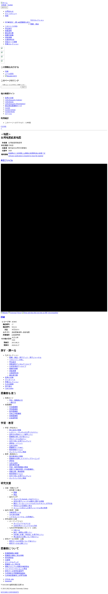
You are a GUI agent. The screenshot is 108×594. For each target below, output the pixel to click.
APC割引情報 (14, 514)
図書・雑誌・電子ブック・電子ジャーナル (25, 357)
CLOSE (3, 126)
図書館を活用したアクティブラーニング (24, 458)
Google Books (10, 112)
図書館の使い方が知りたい (19, 437)
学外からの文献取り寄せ (23, 506)
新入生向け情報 (15, 430)
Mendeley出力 (12, 76)
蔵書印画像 (9, 35)
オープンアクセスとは (22, 523)
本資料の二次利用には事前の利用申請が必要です (26, 153)
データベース (10, 380)
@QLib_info (9, 579)
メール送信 (9, 74)
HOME (7, 22)
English (10, 5)
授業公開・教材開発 (16, 471)
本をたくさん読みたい (17, 439)
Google (7, 108)
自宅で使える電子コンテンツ (20, 441)
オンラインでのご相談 (17, 452)
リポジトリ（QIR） (16, 360)
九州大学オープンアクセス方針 (25, 526)
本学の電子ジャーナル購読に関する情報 (29, 501)
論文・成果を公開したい (23, 532)
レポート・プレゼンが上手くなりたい (23, 432)
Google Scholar (10, 110)
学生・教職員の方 (16, 400)
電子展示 (8, 386)
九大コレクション (37, 20)
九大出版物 (9, 384)
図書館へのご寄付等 (12, 564)
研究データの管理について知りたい (22, 541)
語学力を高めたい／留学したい (21, 434)
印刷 (6, 71)
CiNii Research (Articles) (13, 100)
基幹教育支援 (14, 465)
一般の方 (12, 402)
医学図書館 (13, 411)
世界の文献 (9, 98)
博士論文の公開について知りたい (26, 537)
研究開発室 (9, 558)
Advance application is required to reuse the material (25, 156)
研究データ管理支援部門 (14, 571)
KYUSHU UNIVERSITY (10, 592)
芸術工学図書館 (15, 413)
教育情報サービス (16, 450)
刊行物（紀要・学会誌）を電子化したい (29, 534)
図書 (15, 492)
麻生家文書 (9, 33)
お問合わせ (9, 11)
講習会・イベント (16, 443)
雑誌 (15, 494)
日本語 (3, 5)
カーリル (8, 114)
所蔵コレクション (12, 44)
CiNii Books (9, 102)
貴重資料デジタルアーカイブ (20, 364)
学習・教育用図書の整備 (18, 467)
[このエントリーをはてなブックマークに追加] (3, 58)
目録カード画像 (11, 42)
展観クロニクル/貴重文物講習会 (17, 566)
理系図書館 (13, 409)
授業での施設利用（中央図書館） (22, 469)
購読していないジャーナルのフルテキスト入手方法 (33, 503)
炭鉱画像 (8, 37)
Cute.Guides (9, 388)
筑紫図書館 (13, 416)
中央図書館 (13, 407)
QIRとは (17, 530)
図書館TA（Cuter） (16, 447)
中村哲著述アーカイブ (17, 366)
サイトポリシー (11, 13)
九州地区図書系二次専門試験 (16, 575)
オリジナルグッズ (12, 562)
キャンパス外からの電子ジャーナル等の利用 (30, 508)
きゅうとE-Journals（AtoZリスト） (26, 499)
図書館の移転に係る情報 (14, 555)
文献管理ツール (15, 512)
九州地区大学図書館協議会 (15, 573)
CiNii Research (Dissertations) (15, 104)
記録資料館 (13, 418)
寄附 (6, 16)
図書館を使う (25, 22)
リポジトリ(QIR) (11, 26)
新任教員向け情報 (16, 456)
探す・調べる (15, 22)
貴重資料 (8, 31)
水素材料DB (9, 39)
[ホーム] (4, 3)
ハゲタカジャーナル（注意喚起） (22, 517)
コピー (24, 87)
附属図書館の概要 (12, 553)
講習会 (11, 461)
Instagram (8, 581)
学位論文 (8, 28)
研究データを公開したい (18, 543)
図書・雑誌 (34, 24)
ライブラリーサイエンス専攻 (16, 569)
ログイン (4, 7)
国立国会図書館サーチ (13, 106)
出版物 (7, 560)
